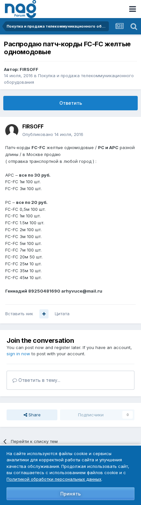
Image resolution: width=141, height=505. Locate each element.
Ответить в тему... (38, 380)
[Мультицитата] (44, 313)
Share (34, 414)
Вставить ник (19, 313)
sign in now (18, 353)
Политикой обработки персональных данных (54, 479)
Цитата (62, 313)
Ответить (70, 103)
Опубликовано (52, 134)
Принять (70, 493)
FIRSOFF (29, 69)
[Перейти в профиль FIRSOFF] (11, 130)
